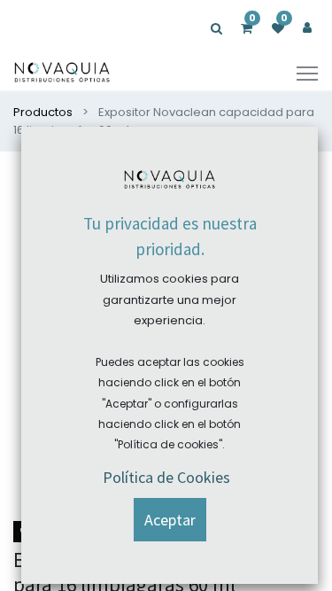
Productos (43, 112)
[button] (170, 519)
